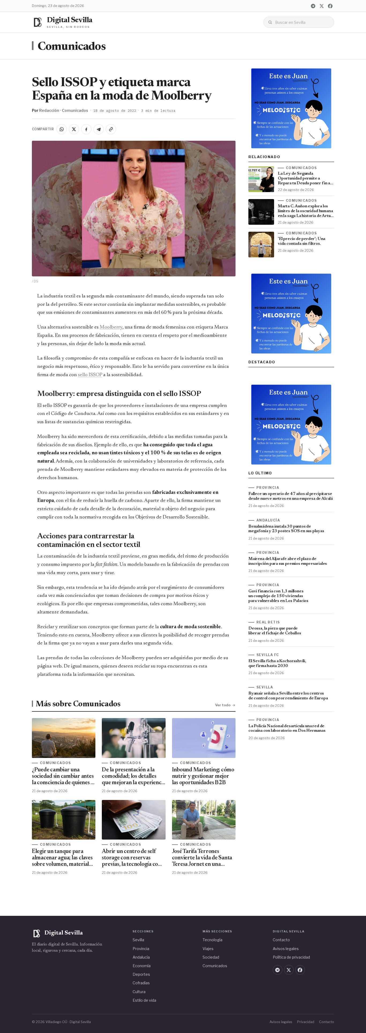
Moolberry (111, 327)
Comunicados (72, 47)
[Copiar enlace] (111, 129)
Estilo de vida (144, 1000)
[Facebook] (330, 6)
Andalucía (141, 957)
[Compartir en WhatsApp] (62, 129)
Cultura (139, 991)
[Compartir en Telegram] (99, 129)
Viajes (208, 948)
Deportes (141, 974)
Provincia (141, 948)
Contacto (281, 939)
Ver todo (222, 705)
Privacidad (305, 1022)
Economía (142, 965)
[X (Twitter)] (322, 6)
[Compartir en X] (74, 129)
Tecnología (212, 939)
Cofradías (141, 983)
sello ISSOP (90, 375)
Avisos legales (286, 948)
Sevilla (138, 939)
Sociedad (211, 957)
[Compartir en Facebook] (86, 129)
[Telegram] (313, 6)
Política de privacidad (291, 957)
